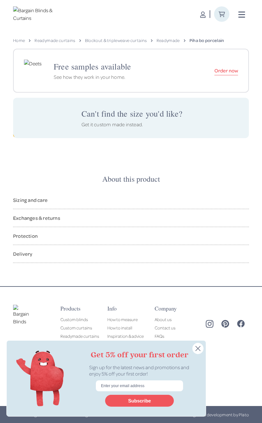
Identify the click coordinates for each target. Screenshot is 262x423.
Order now (226, 70)
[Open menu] (242, 14)
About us (163, 319)
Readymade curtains (55, 40)
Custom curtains (76, 327)
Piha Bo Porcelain (206, 40)
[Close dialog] (198, 348)
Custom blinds (74, 319)
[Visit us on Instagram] (209, 323)
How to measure (122, 319)
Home (19, 40)
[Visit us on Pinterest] (225, 324)
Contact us (165, 327)
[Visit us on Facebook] (241, 324)
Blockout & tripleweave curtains (116, 40)
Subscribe (139, 400)
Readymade (168, 40)
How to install (119, 327)
